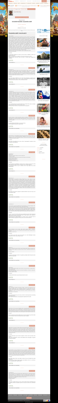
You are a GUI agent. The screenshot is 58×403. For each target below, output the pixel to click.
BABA (19, 3)
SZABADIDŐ (37, 3)
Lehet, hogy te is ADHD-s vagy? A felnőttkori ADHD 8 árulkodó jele (43, 48)
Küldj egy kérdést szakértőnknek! (22, 17)
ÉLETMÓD (33, 3)
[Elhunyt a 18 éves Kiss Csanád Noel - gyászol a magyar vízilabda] (43, 81)
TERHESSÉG (15, 3)
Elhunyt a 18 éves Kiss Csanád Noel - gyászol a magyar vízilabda (43, 87)
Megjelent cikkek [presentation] (17, 9)
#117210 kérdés (31, 202)
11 (34, 5)
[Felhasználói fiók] (47, 1)
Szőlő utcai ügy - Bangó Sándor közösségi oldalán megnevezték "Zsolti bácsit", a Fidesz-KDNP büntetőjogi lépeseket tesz (43, 61)
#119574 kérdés (31, 176)
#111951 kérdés (31, 265)
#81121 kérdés (32, 325)
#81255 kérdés (31, 306)
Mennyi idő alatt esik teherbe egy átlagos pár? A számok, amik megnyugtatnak (43, 100)
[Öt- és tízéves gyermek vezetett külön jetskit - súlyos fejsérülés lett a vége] (43, 68)
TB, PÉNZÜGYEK (29, 3)
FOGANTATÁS (10, 3)
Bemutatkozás (11, 9)
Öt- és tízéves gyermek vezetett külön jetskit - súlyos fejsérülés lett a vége (43, 74)
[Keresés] (49, 1)
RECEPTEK (41, 3)
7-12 (47, 5)
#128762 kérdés (31, 89)
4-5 (44, 5)
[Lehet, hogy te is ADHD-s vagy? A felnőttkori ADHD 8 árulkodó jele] (43, 42)
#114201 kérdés (31, 227)
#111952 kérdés (31, 245)
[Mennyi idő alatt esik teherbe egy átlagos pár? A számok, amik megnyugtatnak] (43, 95)
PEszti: (38, 150)
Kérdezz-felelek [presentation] (24, 9)
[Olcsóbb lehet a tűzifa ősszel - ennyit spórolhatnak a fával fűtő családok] (43, 134)
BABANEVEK (46, 3)
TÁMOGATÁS (29, 397)
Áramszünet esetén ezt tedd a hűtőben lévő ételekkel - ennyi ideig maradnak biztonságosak (43, 113)
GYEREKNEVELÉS (23, 3)
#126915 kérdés (31, 115)
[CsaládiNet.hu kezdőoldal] (11, 1)
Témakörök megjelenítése (22, 24)
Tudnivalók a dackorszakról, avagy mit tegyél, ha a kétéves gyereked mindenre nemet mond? (43, 126)
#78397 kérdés (31, 348)
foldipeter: (40, 147)
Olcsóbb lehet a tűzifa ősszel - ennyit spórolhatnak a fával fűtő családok (43, 139)
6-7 (45, 5)
